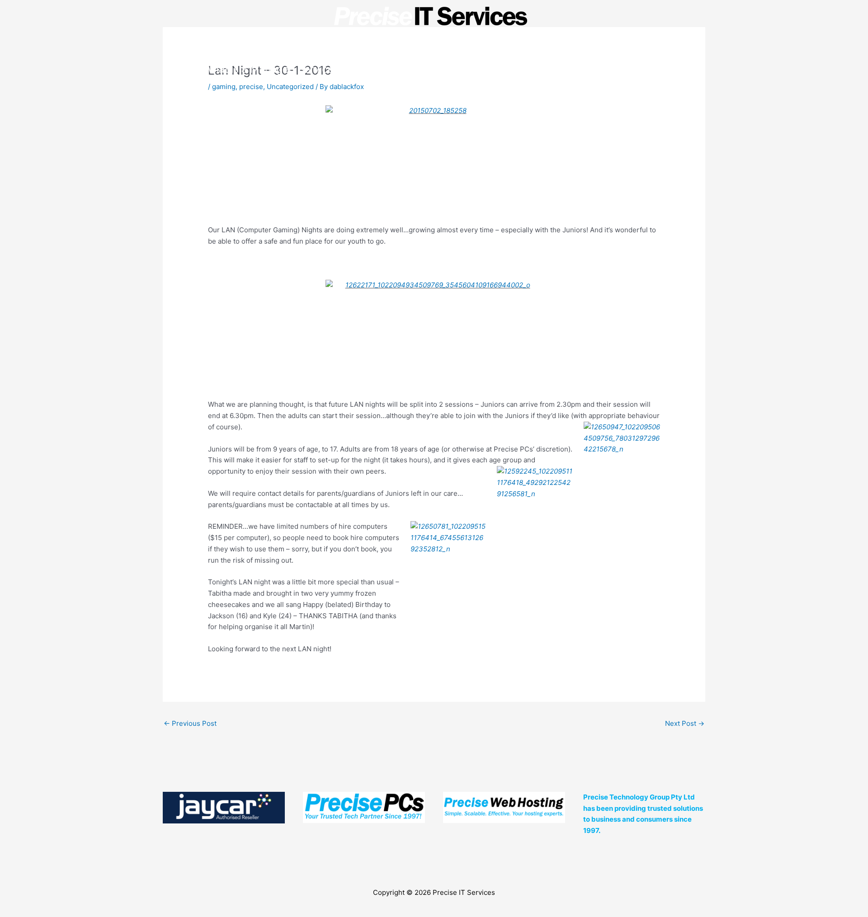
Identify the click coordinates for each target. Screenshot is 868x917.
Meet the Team (555, 69)
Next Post (684, 723)
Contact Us (638, 69)
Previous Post (190, 723)
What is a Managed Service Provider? (292, 69)
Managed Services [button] (446, 69)
